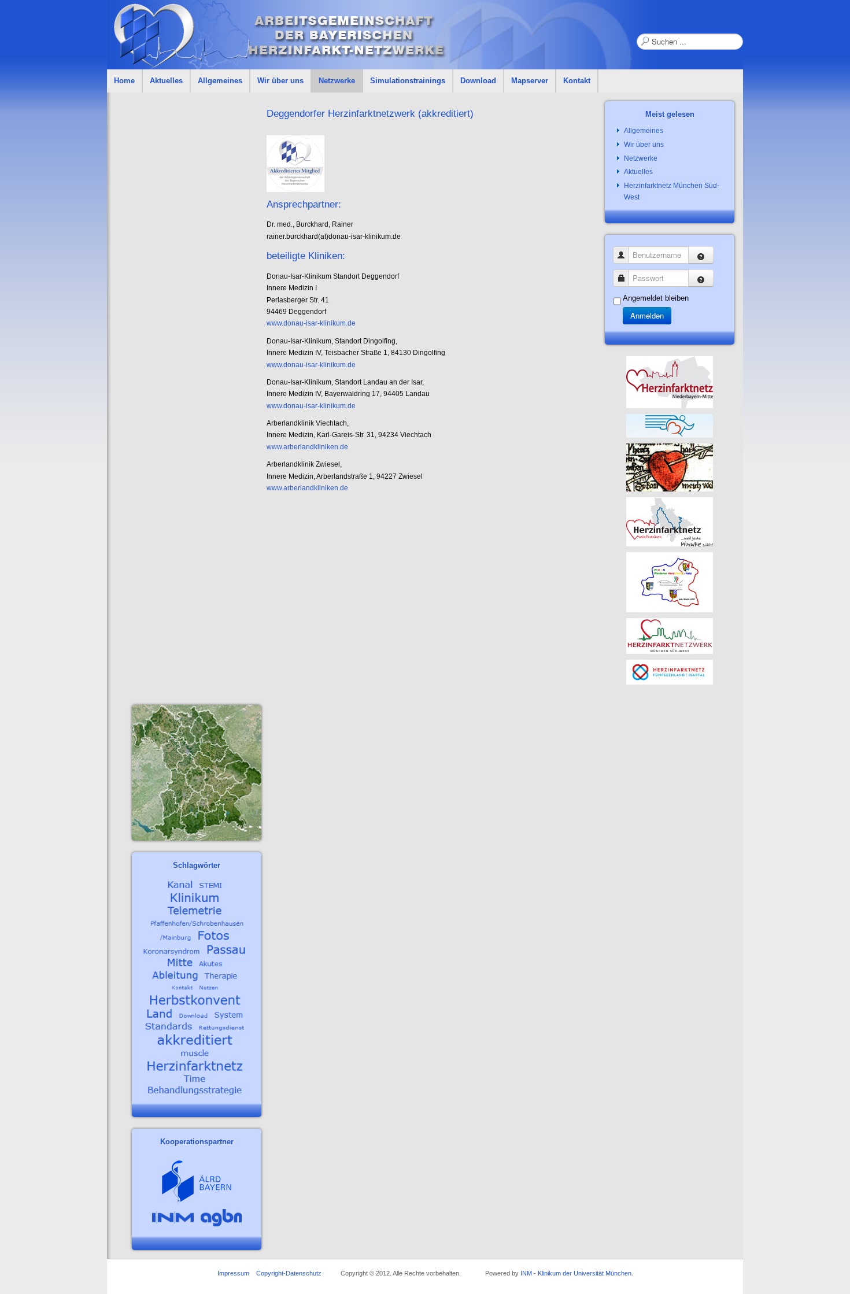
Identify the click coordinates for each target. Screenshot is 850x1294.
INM (526, 1273)
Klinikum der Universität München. (585, 1273)
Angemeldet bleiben (656, 298)
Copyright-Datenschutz (288, 1273)
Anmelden (647, 315)
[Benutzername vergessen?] (701, 255)
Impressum (233, 1273)
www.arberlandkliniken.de (307, 447)
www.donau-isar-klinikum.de (311, 323)
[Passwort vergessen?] (701, 278)
